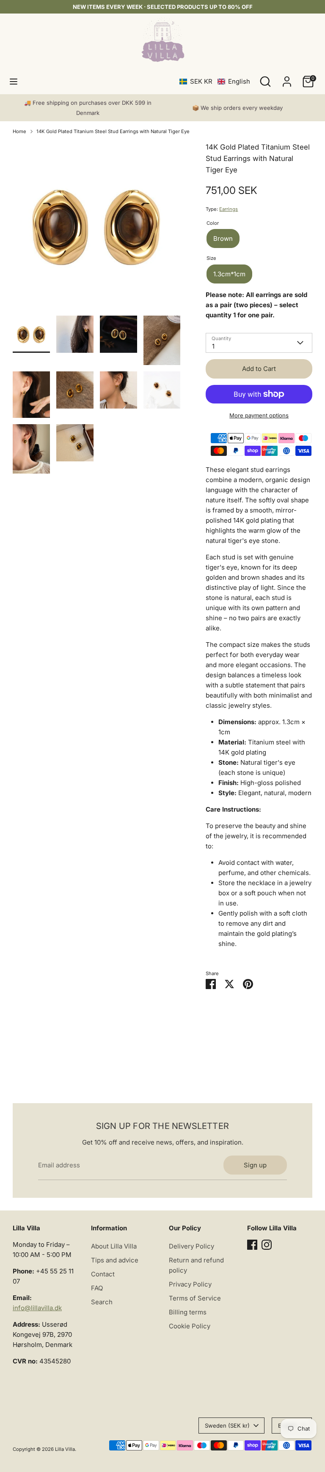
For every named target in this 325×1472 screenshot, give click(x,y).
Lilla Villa (65, 1449)
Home (19, 131)
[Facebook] (252, 1245)
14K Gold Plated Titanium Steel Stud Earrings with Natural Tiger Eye (113, 131)
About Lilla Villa (114, 1246)
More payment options (259, 415)
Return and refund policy (196, 1265)
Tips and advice (114, 1260)
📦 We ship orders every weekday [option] (237, 107)
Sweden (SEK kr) (227, 1425)
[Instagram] (267, 1245)
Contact (103, 1274)
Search (102, 1302)
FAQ (97, 1288)
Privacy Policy (190, 1284)
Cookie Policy (189, 1326)
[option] (97, 229)
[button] (214, 81)
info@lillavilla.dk (37, 1308)
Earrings (228, 209)
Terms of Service (195, 1298)
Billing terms (188, 1312)
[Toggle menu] (13, 81)
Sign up (255, 1165)
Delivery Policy (191, 1246)
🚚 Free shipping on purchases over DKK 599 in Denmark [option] (87, 107)
